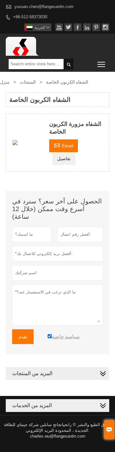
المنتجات (28, 82)
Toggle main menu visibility (101, 64)
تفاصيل (64, 158)
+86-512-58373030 (30, 16)
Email (63, 145)
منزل (5, 82)
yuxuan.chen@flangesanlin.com (43, 6)
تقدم (23, 336)
